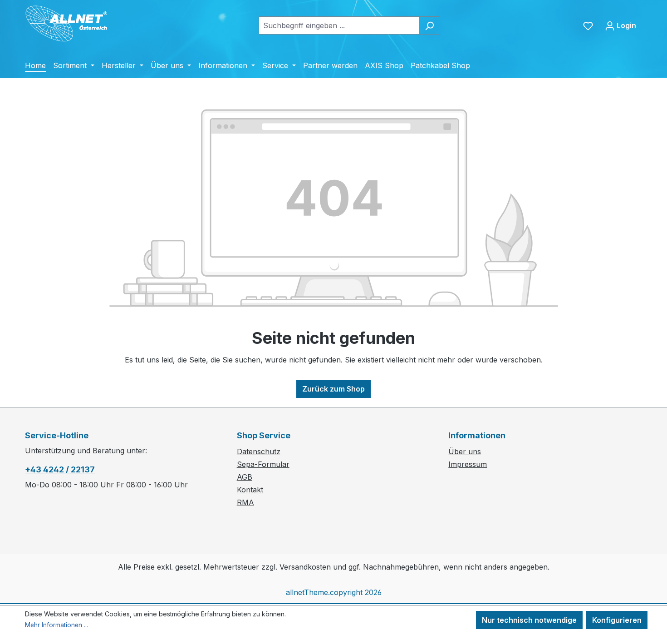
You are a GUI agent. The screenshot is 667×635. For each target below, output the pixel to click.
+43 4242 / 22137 (60, 469)
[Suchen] (429, 25)
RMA (245, 502)
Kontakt (250, 489)
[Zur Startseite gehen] (73, 23)
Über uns (464, 451)
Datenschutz (258, 451)
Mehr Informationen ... (56, 625)
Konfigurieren (617, 620)
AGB (244, 476)
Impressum (467, 464)
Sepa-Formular (263, 464)
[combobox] (339, 25)
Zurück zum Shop (333, 388)
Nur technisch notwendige (529, 620)
